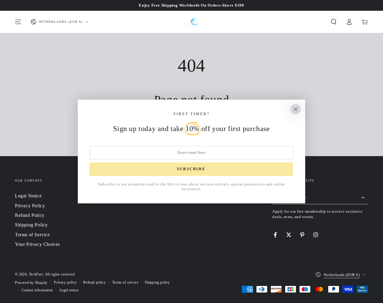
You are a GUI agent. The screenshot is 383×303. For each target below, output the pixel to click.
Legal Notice (28, 195)
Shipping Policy (31, 224)
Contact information (37, 290)
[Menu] (18, 21)
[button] (333, 21)
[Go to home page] (191, 21)
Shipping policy (157, 282)
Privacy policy (65, 282)
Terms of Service (32, 234)
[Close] (295, 109)
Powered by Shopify (31, 283)
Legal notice (69, 290)
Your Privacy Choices (37, 244)
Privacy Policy (30, 205)
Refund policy (94, 282)
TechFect (36, 274)
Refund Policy (30, 215)
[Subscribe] (364, 197)
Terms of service (125, 282)
